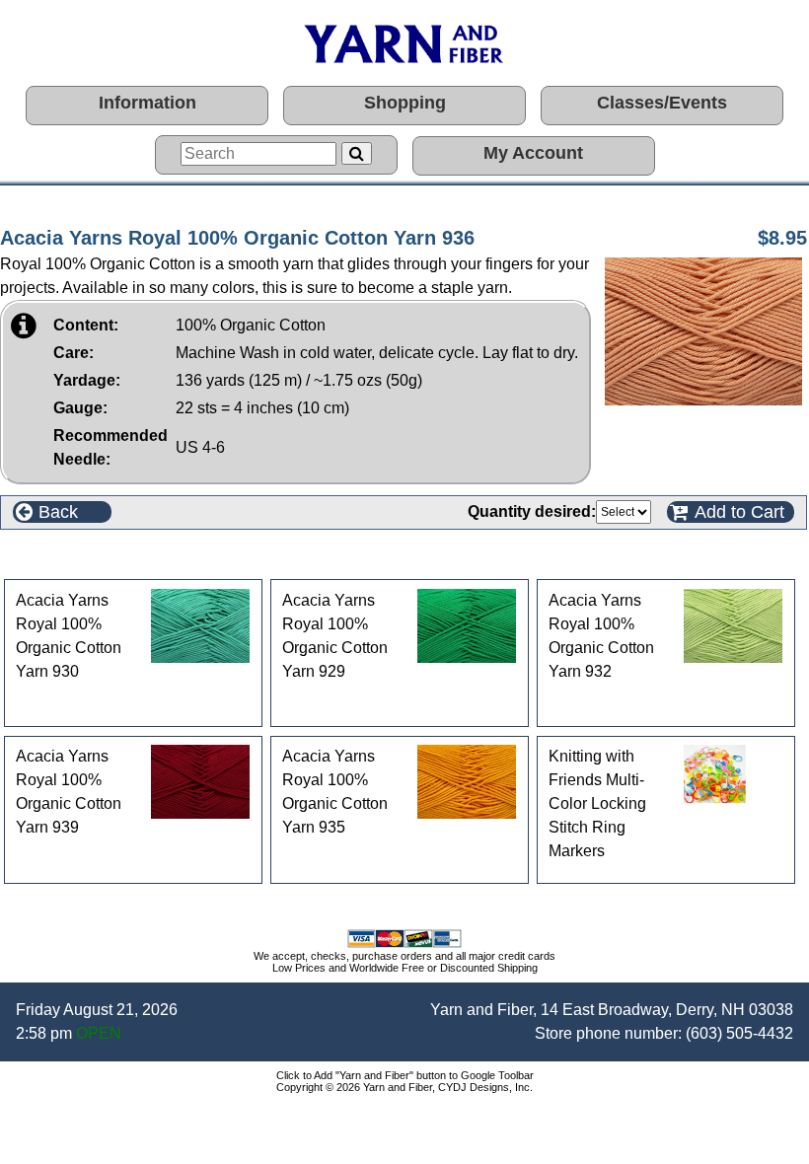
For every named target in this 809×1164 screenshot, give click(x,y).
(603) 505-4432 (739, 1033)
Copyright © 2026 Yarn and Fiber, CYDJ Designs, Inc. (404, 1087)
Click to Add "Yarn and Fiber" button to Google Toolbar (405, 1075)
